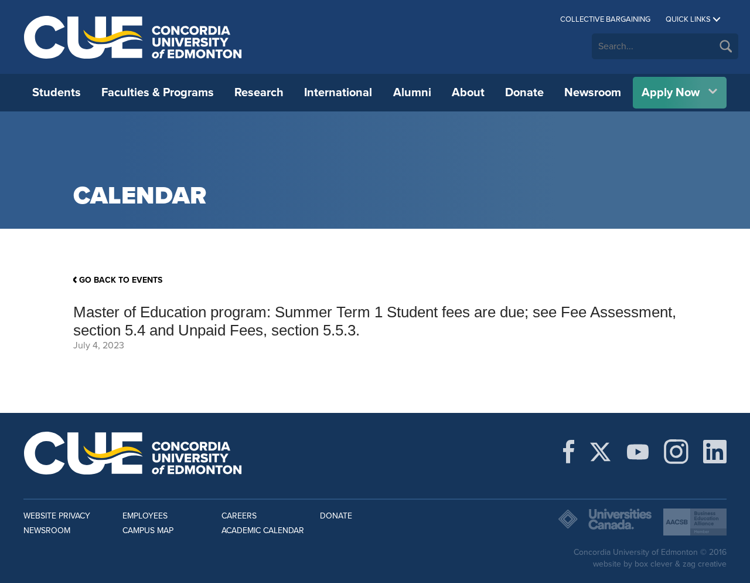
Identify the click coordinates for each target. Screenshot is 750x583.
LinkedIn (715, 451)
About (468, 93)
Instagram (676, 451)
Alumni (412, 93)
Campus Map (147, 530)
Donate (524, 93)
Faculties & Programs (157, 93)
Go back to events (120, 280)
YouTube (637, 451)
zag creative (705, 564)
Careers (239, 516)
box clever (654, 564)
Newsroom (592, 93)
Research (259, 93)
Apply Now (671, 93)
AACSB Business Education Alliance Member (695, 522)
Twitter (600, 451)
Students (56, 93)
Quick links (688, 19)
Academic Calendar (262, 530)
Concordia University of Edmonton (133, 37)
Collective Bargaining (605, 19)
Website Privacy (56, 516)
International (338, 93)
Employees (145, 516)
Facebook (568, 451)
